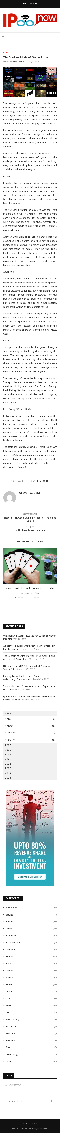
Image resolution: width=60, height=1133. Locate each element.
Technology (31, 1054)
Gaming (31, 977)
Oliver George (18, 61)
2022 (8, 759)
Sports (31, 1047)
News (31, 1005)
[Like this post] (34, 481)
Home (31, 991)
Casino (31, 928)
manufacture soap (13, 1085)
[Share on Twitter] (41, 481)
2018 (8, 777)
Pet (31, 1012)
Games (31, 970)
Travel (31, 1061)
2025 (8, 745)
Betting (31, 914)
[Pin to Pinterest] (44, 481)
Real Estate (31, 1026)
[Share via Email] (47, 481)
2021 (8, 764)
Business (31, 921)
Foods (31, 963)
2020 (8, 768)
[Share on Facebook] (37, 481)
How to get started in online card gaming (30, 588)
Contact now (30, 3)
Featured (31, 949)
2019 (8, 773)
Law (31, 998)
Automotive (31, 907)
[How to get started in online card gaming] (30, 566)
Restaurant (31, 1033)
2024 (8, 750)
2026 (8, 713)
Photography (31, 1019)
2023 (8, 754)
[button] (6, 573)
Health (31, 984)
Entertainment (31, 942)
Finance (31, 956)
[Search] (56, 37)
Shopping (31, 1040)
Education (31, 935)
